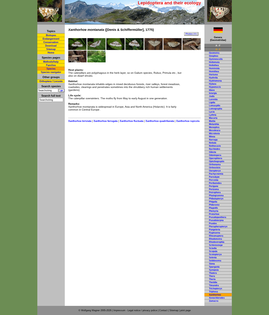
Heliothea (214, 65)
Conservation (50, 42)
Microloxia (214, 133)
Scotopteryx (215, 254)
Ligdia (212, 102)
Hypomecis (215, 87)
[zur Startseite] (49, 20)
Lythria (212, 115)
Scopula (213, 251)
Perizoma (214, 189)
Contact (163, 310)
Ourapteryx (215, 170)
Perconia (213, 180)
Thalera (213, 273)
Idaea (212, 90)
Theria (212, 279)
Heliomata (214, 62)
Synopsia (214, 270)
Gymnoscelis (216, 59)
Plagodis (213, 208)
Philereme (214, 205)
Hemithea (214, 71)
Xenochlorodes (217, 298)
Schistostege (216, 245)
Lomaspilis (214, 105)
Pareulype (214, 177)
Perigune (213, 186)
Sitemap (51, 49)
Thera (212, 276)
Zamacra (213, 301)
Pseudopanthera (217, 217)
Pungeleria (214, 229)
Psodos (213, 223)
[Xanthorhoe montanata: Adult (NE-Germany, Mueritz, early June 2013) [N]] (77, 49)
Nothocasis (215, 146)
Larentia (213, 99)
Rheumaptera (216, 236)
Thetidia (213, 282)
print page (185, 310)
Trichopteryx (215, 288)
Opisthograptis (216, 161)
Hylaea (212, 84)
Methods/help (51, 61)
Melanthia (214, 124)
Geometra (214, 53)
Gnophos (213, 56)
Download (51, 45)
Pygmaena (214, 232)
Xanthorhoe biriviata (79, 121)
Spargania (214, 267)
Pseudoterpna (216, 220)
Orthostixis (215, 167)
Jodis (212, 96)
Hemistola (214, 68)
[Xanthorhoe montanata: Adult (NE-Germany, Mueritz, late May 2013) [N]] (115, 49)
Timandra (214, 285)
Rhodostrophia (216, 242)
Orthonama (215, 164)
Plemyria (213, 211)
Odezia (212, 152)
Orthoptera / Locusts (51, 81)
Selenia (213, 257)
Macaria (213, 118)
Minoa (212, 136)
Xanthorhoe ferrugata (105, 121)
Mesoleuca (214, 130)
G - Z (218, 49)
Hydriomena (215, 81)
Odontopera (215, 155)
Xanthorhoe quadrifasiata (159, 121)
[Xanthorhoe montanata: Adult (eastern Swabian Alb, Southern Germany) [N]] (134, 49)
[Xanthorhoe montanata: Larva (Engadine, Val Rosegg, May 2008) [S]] (191, 49)
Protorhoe (214, 214)
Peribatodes (215, 183)
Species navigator (51, 72)
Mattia (212, 121)
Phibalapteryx (216, 198)
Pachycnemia (216, 174)
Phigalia (213, 201)
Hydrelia (213, 77)
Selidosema (215, 260)
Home (51, 52)
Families (51, 65)
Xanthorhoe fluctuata (131, 121)
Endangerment (51, 38)
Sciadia (213, 248)
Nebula (212, 143)
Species (50, 68)
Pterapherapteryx (218, 226)
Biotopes (51, 35)
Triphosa (213, 291)
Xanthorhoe (215, 294)
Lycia (212, 112)
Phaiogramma (216, 195)
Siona (212, 263)
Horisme (213, 74)
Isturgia (213, 93)
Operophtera (215, 158)
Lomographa (215, 108)
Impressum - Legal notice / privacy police (135, 310)
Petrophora (215, 192)
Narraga (213, 139)
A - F (218, 45)
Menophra (214, 127)
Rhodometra (215, 239)
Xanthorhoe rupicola (187, 121)
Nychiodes (214, 149)
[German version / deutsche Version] (213, 31)
